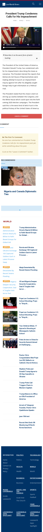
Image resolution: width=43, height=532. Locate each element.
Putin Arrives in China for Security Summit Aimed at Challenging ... (28, 342)
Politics (20, 455)
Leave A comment (21, 116)
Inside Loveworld (8, 490)
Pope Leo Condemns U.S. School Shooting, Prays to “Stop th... (29, 301)
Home (15, 20)
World (21, 20)
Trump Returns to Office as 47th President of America (28, 396)
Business (20, 478)
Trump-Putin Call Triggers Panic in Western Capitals (26, 385)
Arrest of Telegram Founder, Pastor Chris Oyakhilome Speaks (27, 407)
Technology (35, 455)
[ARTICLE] (10, 235)
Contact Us (7, 466)
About (5, 463)
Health (19, 467)
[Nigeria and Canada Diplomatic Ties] (18, 179)
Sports (33, 490)
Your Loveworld (35, 505)
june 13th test (24, 416)
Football (33, 497)
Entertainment (35, 483)
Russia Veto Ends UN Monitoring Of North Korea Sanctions (27, 425)
